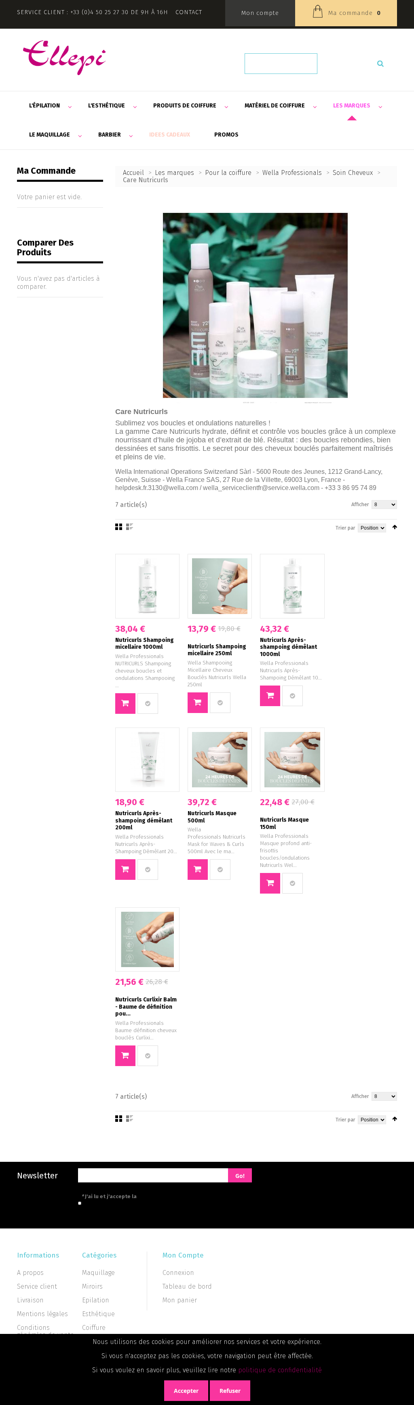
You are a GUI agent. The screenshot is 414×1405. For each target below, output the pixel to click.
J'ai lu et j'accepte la (145, 1196)
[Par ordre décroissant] (394, 527)
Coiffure (94, 1327)
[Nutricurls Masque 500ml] (220, 760)
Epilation (95, 1300)
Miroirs (92, 1286)
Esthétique (98, 1314)
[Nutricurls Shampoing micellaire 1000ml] (147, 586)
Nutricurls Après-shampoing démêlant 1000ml (288, 647)
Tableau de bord (187, 1286)
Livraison (30, 1300)
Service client (37, 1286)
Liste (129, 527)
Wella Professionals (292, 173)
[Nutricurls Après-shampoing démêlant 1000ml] (292, 586)
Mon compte (260, 13)
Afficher (360, 504)
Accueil (133, 173)
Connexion (178, 1273)
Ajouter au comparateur (147, 703)
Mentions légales (42, 1314)
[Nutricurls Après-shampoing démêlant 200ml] (147, 760)
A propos (30, 1273)
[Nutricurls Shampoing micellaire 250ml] (220, 586)
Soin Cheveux (353, 173)
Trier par (345, 528)
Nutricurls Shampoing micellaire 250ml (217, 650)
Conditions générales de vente (45, 1331)
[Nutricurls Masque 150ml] (292, 760)
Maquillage (98, 1273)
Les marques (174, 173)
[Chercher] (380, 63)
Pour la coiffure (228, 173)
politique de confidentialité (280, 1370)
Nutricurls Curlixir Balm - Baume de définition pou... (146, 1006)
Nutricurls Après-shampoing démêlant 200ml (143, 820)
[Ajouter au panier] (125, 703)
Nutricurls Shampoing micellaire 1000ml (144, 644)
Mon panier (180, 1300)
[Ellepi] (64, 57)
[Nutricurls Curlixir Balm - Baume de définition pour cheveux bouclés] (147, 939)
